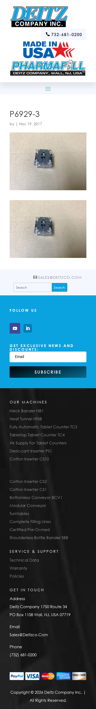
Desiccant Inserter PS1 (31, 450)
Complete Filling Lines (30, 521)
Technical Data (24, 560)
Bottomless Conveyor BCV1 (36, 497)
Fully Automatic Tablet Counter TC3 (43, 426)
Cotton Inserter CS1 (28, 489)
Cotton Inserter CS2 (28, 481)
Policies (17, 576)
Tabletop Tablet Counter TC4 (37, 434)
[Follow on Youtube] (15, 328)
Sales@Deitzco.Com (60, 277)
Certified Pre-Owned (30, 529)
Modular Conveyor (28, 505)
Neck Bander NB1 (27, 410)
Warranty (18, 568)
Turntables (19, 513)
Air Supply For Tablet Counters (38, 442)
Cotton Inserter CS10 (29, 458)
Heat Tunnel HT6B (26, 418)
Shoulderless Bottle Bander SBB (39, 537)
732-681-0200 (66, 34)
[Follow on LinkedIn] (27, 328)
